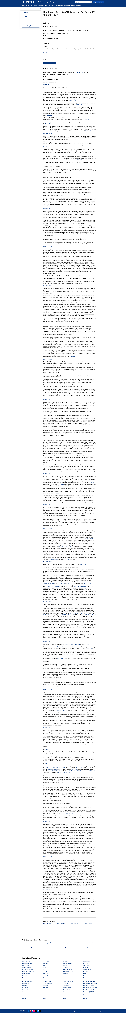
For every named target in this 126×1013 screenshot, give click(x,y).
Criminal (45, 965)
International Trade (68, 971)
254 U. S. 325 (83, 538)
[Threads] (36, 1011)
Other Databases (68, 981)
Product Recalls (66, 989)
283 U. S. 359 (64, 615)
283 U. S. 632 (61, 849)
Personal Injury (46, 975)
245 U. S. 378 (67, 644)
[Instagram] (34, 1011)
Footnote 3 (88, 512)
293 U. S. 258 (79, 104)
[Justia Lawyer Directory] (42, 1011)
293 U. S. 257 (73, 100)
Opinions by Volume (50, 8)
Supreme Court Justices (29, 947)
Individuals (46, 961)
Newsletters (67, 5)
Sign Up (101, 2)
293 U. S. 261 (85, 154)
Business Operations (68, 965)
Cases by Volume (68, 943)
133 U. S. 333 (64, 813)
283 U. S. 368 (71, 615)
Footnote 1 (73, 356)
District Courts (25, 994)
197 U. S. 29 (64, 710)
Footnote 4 (86, 524)
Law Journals (86, 971)
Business (65, 961)
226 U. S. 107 (62, 767)
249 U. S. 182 (74, 769)
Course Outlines (87, 969)
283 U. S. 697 (88, 615)
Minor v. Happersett (75, 644)
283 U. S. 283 (51, 849)
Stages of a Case (68, 947)
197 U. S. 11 (58, 710)
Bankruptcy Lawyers (27, 963)
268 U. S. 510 (46, 615)
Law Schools (52, 5)
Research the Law (42, 5)
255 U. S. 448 (57, 770)
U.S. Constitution (26, 983)
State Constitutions (47, 983)
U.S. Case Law (33, 8)
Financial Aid (86, 967)
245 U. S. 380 (69, 546)
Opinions (25, 16)
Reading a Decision (88, 947)
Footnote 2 (56, 493)
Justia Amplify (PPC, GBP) (89, 992)
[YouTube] (30, 1011)
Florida (44, 992)
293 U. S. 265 (54, 164)
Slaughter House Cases (48, 583)
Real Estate (65, 973)
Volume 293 (58, 8)
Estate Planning (46, 971)
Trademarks (66, 994)
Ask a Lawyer (34, 5)
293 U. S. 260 (88, 131)
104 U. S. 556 (55, 766)
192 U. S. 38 (80, 766)
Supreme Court (26, 989)
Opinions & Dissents (50, 63)
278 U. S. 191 (92, 770)
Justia (23, 8)
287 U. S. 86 (61, 772)
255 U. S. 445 (51, 770)
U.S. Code (24, 985)
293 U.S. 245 (80, 72)
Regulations (25, 987)
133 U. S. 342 (70, 813)
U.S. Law (27, 8)
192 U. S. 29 (74, 766)
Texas (44, 996)
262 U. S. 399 (79, 613)
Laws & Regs (59, 5)
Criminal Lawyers (26, 967)
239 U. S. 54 (55, 769)
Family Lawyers (26, 973)
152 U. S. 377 (55, 585)
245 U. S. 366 (62, 546)
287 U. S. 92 (67, 772)
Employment (66, 967)
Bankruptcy (45, 963)
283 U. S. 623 (73, 692)
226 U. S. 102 (48, 767)
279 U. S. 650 (89, 648)
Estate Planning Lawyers (28, 971)
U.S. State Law (47, 981)
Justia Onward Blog (88, 994)
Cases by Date (26, 943)
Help (78, 1011)
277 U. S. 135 (61, 484)
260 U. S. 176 (79, 770)
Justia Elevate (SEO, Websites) (90, 989)
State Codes (45, 985)
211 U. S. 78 (78, 585)
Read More (46, 53)
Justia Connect (61, 1011)
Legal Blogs (66, 985)
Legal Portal (68, 1011)
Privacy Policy (92, 1011)
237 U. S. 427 (78, 767)
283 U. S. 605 (60, 658)
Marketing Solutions (76, 5)
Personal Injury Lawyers (28, 975)
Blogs (84, 973)
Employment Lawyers (27, 969)
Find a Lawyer (25, 5)
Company (74, 1011)
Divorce (44, 967)
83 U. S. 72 (62, 583)
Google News (88, 923)
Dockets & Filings (26, 996)
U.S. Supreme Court (41, 8)
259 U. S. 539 (83, 586)
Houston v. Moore (54, 559)
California (45, 989)
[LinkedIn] (28, 1011)
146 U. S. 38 (92, 583)
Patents (65, 992)
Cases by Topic (47, 943)
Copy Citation (31, 26)
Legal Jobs (65, 983)
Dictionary (85, 963)
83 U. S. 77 (69, 583)
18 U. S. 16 (66, 559)
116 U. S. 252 (83, 564)
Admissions (86, 965)
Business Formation (68, 963)
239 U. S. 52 (49, 769)
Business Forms (67, 987)
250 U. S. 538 (57, 586)
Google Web (74, 923)
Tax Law (65, 975)
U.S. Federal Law (27, 981)
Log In (95, 2)
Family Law (45, 973)
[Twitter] (40, 1011)
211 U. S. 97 (84, 585)
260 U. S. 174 (72, 770)
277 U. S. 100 (91, 482)
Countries (65, 996)
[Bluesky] (38, 1011)
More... (24, 978)
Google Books (61, 923)
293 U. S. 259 (87, 119)
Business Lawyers (26, 965)
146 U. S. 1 (86, 583)
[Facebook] (32, 1011)
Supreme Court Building (49, 947)
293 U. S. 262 (80, 159)
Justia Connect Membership (90, 983)
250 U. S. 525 (50, 586)
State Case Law (46, 987)
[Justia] (28, 2)
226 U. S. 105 (55, 767)
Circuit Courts (25, 992)
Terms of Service (84, 1011)
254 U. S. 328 (90, 538)
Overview (25, 12)
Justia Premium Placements (90, 987)
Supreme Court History (90, 943)
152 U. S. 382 (62, 585)
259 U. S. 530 (76, 586)
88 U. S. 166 (89, 644)
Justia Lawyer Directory (89, 985)
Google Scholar (47, 923)
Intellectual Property (68, 969)
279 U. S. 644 (59, 647)
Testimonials (86, 996)
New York (45, 994)
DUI (44, 969)
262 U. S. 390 (72, 613)
